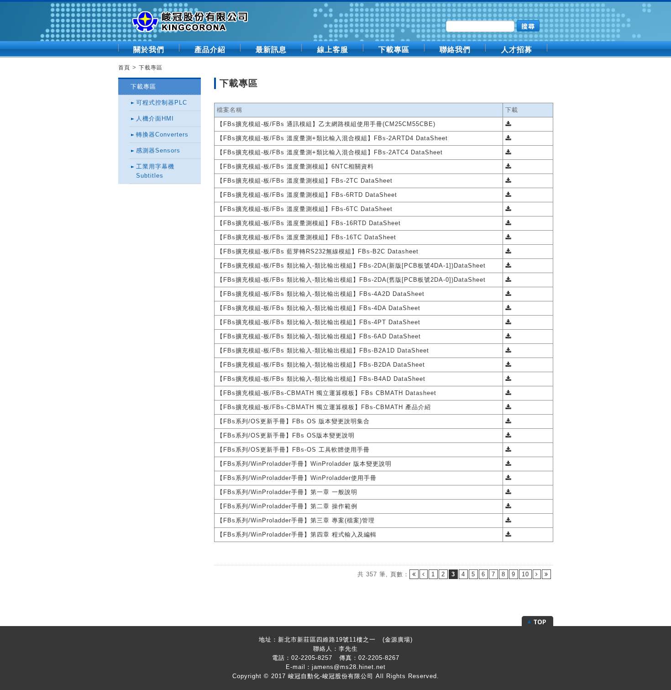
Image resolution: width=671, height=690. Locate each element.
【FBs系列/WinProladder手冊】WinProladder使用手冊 (297, 477)
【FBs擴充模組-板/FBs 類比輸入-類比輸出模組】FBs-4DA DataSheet (318, 308)
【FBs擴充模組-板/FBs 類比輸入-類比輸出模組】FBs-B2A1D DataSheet (323, 350)
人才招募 (516, 49)
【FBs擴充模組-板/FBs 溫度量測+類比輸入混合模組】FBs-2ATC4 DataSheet (330, 152)
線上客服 (332, 49)
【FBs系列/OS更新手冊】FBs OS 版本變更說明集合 (293, 421)
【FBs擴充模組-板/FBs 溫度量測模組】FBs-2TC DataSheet (305, 180)
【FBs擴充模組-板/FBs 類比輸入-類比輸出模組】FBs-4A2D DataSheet (321, 293)
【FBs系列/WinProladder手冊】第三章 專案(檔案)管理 (296, 520)
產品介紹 (209, 49)
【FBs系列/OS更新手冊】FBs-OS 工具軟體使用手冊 (293, 449)
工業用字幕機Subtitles (155, 171)
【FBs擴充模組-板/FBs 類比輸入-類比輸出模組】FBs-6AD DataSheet (319, 336)
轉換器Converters (162, 134)
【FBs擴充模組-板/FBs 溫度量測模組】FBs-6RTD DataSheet (307, 194)
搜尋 (528, 26)
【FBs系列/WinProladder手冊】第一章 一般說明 (287, 492)
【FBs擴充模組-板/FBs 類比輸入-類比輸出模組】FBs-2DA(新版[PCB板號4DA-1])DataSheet (351, 265)
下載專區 (393, 49)
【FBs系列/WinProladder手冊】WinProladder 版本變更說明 (304, 463)
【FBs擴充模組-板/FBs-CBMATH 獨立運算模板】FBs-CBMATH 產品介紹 (324, 407)
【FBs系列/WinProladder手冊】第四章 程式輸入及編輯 (297, 534)
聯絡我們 (455, 49)
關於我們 (148, 49)
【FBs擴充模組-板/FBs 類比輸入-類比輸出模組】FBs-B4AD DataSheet (321, 378)
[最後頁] (546, 574)
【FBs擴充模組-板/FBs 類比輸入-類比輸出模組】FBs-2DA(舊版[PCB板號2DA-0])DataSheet (351, 279)
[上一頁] (423, 574)
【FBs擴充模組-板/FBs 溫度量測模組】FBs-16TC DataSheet (306, 237)
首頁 (124, 67)
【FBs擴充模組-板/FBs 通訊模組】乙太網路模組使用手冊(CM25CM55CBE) (326, 124)
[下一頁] (537, 574)
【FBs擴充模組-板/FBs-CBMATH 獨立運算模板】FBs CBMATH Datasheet (326, 393)
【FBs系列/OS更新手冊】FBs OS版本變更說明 (286, 435)
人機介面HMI (155, 118)
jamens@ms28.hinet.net (349, 667)
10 (525, 574)
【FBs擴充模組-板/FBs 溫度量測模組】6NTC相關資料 (295, 166)
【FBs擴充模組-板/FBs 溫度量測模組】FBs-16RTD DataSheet (309, 223)
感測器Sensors (158, 150)
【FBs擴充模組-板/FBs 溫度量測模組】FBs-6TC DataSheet (305, 208)
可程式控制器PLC (161, 102)
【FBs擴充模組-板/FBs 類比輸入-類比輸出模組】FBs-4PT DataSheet (318, 322)
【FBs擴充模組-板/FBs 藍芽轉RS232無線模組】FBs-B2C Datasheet (318, 251)
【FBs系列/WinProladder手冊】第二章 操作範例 (287, 506)
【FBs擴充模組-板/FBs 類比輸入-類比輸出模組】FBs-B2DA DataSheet (321, 364)
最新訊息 (271, 49)
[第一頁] (414, 574)
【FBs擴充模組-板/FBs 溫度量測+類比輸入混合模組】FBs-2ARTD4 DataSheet (332, 138)
